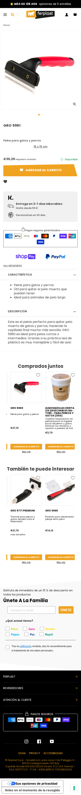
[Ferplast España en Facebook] (36, 741)
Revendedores (13, 688)
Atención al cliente (17, 700)
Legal (22, 753)
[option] (40, 4)
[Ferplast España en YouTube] (49, 741)
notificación (25, 646)
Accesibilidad (53, 753)
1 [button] (39, 115)
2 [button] (43, 115)
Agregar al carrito (26, 446)
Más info (26, 451)
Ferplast (9, 677)
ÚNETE (66, 610)
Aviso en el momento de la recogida (32, 790)
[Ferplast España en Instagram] (26, 741)
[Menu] (5, 14)
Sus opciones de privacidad (36, 783)
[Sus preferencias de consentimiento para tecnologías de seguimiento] (74, 788)
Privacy (34, 753)
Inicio (6, 25)
